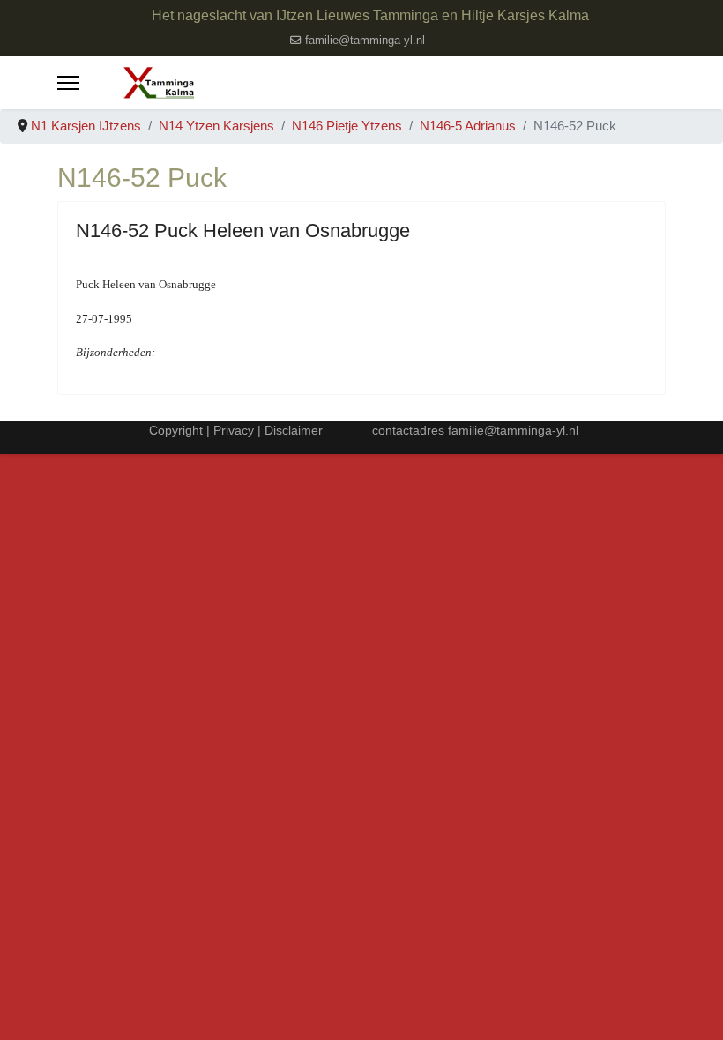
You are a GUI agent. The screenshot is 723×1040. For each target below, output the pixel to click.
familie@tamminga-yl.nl (365, 40)
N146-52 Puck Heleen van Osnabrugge (243, 230)
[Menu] (68, 82)
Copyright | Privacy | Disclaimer (234, 430)
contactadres (410, 430)
